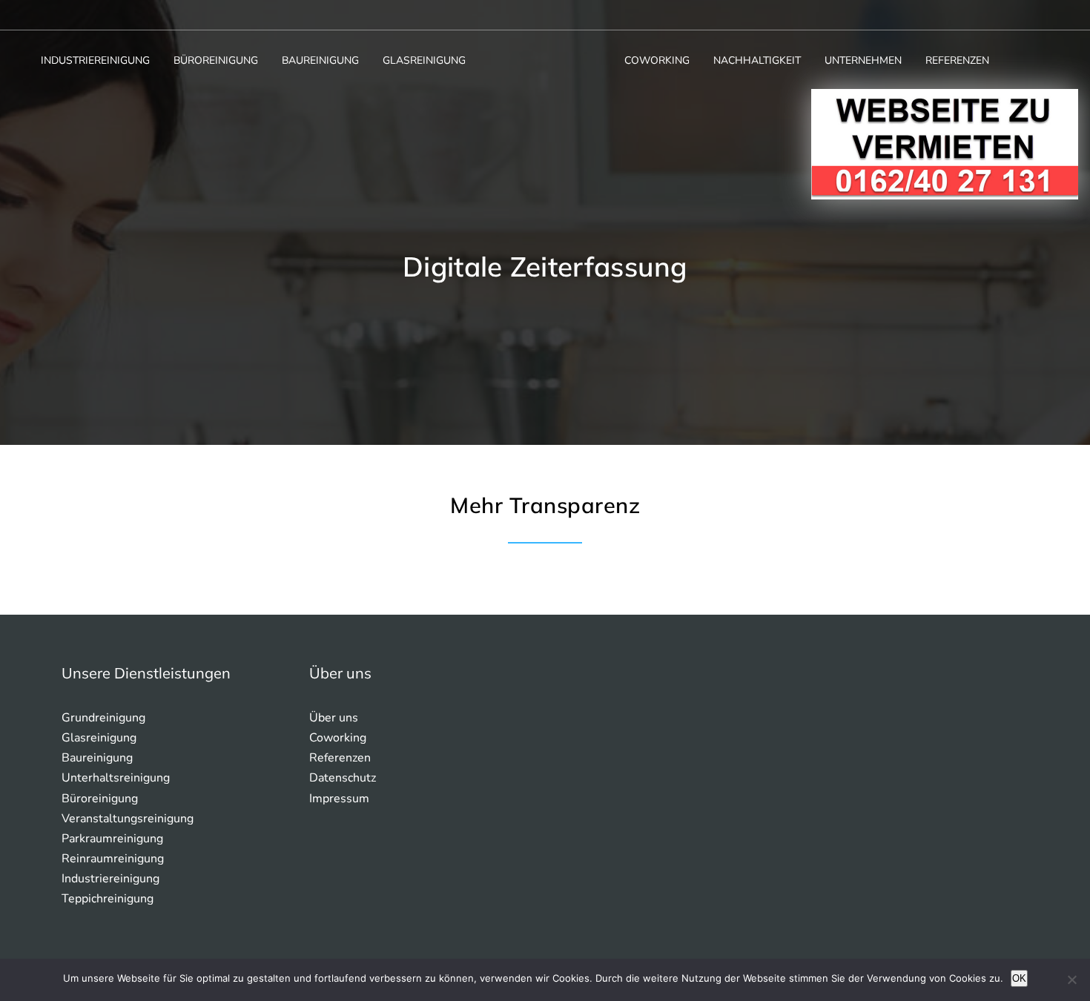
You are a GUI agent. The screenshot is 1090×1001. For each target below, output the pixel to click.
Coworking (657, 60)
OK (1019, 978)
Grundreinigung (103, 718)
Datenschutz (342, 778)
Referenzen (957, 60)
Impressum (339, 798)
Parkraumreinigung (112, 838)
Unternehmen (863, 60)
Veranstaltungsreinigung (128, 818)
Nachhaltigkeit (757, 60)
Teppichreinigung (107, 899)
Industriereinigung (95, 60)
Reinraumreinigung (113, 858)
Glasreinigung (424, 60)
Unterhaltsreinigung (116, 778)
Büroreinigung (216, 60)
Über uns (333, 718)
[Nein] (1071, 979)
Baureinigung (320, 60)
